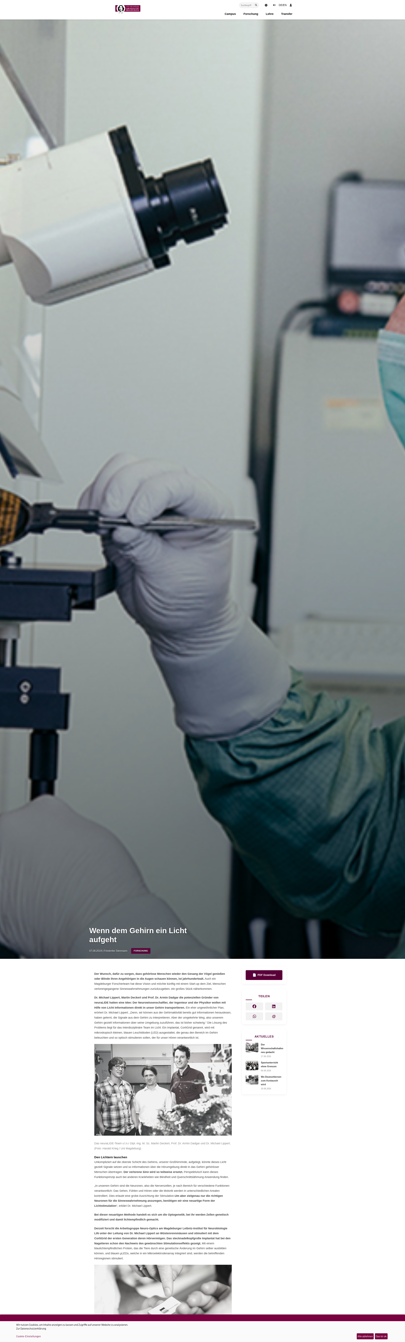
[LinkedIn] (274, 1006)
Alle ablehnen (365, 1336)
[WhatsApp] (254, 1016)
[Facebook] (254, 1006)
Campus (230, 13)
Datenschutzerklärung (33, 1328)
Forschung (250, 13)
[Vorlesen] (274, 5)
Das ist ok (381, 1336)
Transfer (286, 13)
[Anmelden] (290, 5)
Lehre (270, 13)
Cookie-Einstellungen (28, 1336)
